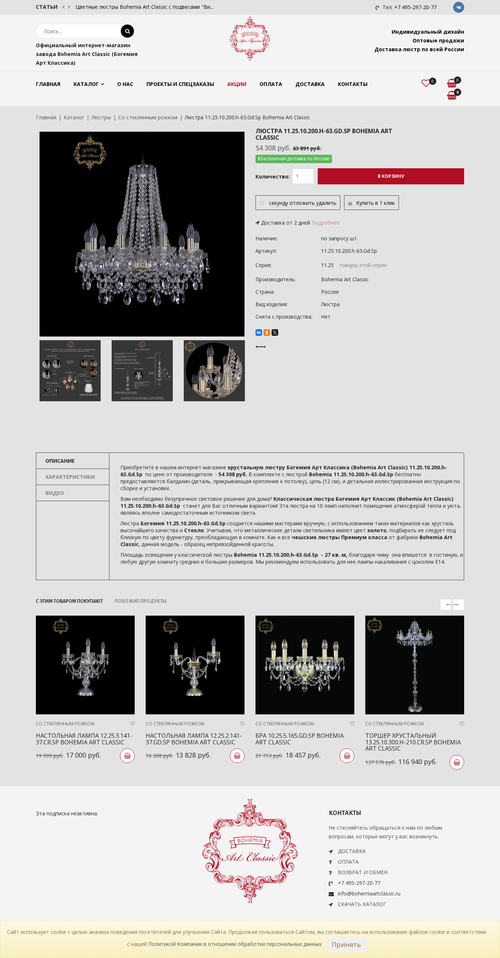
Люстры (101, 117)
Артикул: (266, 250)
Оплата (271, 83)
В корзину (391, 176)
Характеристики (70, 476)
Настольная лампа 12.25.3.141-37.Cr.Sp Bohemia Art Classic (84, 739)
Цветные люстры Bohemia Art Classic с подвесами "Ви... (144, 6)
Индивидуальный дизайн (428, 31)
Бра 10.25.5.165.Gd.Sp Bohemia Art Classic (299, 739)
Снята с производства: (283, 316)
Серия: (263, 265)
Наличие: (266, 238)
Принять (346, 944)
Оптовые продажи (438, 40)
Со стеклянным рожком (148, 117)
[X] (275, 332)
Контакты (352, 83)
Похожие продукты (141, 601)
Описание (60, 460)
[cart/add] (127, 755)
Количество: (272, 176)
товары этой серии (363, 265)
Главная (48, 83)
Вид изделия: (271, 304)
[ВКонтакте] (258, 332)
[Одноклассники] (267, 332)
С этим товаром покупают (69, 601)
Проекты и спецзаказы (180, 83)
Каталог (86, 83)
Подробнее (325, 222)
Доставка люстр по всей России (419, 49)
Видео (54, 492)
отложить (302, 202)
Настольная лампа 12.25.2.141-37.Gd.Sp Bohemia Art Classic (194, 739)
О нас (125, 83)
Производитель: (275, 279)
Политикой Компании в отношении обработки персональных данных (234, 943)
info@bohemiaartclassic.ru (369, 893)
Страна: (265, 291)
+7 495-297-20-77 (415, 7)
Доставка (310, 83)
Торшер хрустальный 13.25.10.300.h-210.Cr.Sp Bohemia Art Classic (413, 742)
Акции (236, 83)
